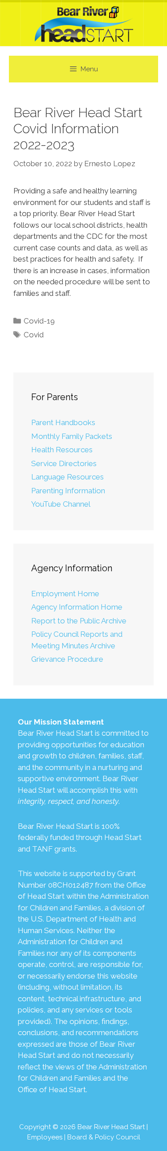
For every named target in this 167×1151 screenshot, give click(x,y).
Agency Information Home (76, 606)
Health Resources (62, 449)
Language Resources (67, 476)
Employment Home (65, 593)
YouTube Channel (60, 504)
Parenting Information (68, 490)
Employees (44, 1137)
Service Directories (64, 463)
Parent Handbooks (63, 422)
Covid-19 (39, 320)
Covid (34, 334)
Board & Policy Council (103, 1137)
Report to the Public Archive (78, 620)
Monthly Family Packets (71, 436)
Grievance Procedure (67, 659)
